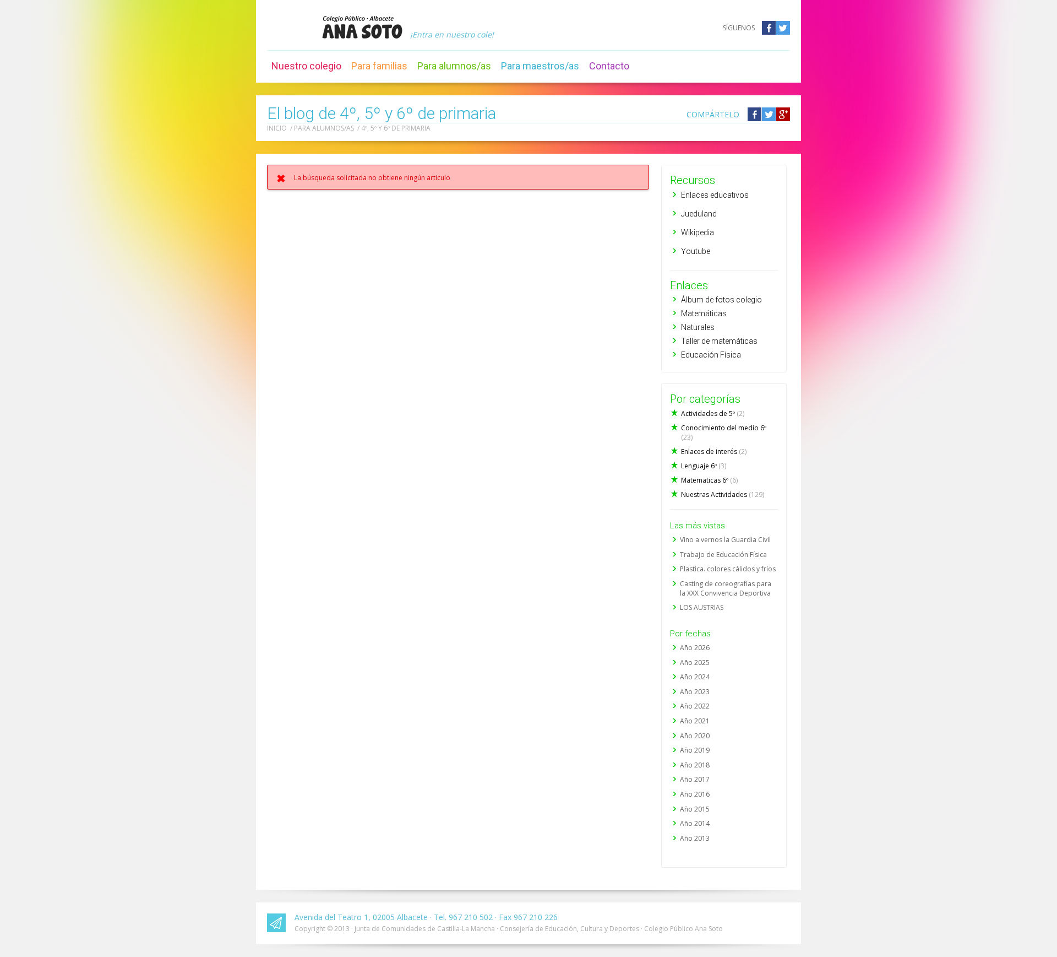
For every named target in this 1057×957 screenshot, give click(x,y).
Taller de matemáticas (719, 341)
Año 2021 (695, 721)
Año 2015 (695, 809)
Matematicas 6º (709, 480)
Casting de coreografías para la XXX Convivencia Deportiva (725, 588)
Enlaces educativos (715, 195)
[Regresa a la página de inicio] (362, 27)
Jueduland (699, 213)
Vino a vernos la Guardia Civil (725, 539)
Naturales (698, 327)
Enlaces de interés (714, 451)
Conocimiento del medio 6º (723, 432)
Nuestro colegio (306, 66)
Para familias (379, 66)
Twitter (783, 28)
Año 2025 (695, 662)
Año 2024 (695, 677)
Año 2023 (695, 691)
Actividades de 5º (712, 413)
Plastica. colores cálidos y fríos (728, 569)
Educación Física (711, 354)
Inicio (277, 128)
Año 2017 (695, 779)
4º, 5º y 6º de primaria (396, 128)
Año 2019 (695, 750)
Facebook (769, 28)
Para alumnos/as (454, 66)
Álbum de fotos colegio (721, 299)
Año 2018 (695, 765)
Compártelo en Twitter (769, 114)
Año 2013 (695, 838)
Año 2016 (695, 794)
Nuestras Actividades (722, 494)
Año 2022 (695, 706)
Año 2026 (695, 647)
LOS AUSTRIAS (701, 607)
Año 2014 (695, 823)
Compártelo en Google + (783, 114)
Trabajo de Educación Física (723, 554)
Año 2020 (695, 735)
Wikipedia (697, 232)
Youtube (695, 251)
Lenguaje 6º (703, 466)
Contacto (609, 66)
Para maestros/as (540, 66)
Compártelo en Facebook (754, 114)
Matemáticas (704, 313)
